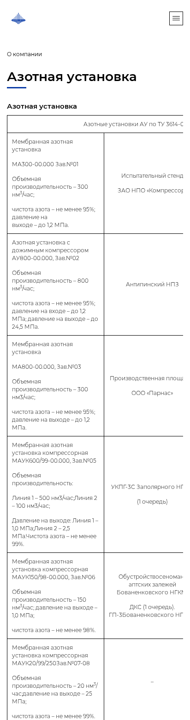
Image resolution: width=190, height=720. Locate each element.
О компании (24, 54)
